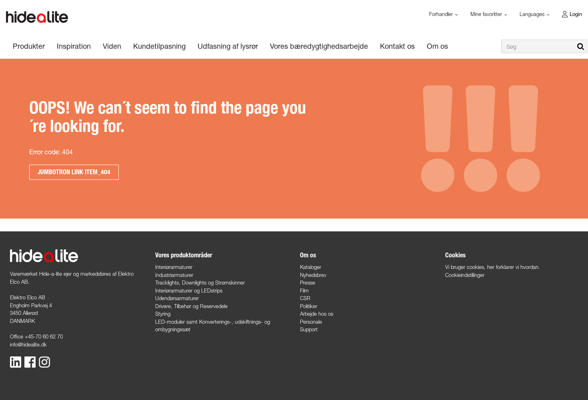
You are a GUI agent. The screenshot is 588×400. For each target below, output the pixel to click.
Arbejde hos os (316, 313)
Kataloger (310, 267)
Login (576, 14)
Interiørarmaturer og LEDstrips (188, 290)
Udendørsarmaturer (177, 298)
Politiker (308, 306)
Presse (307, 282)
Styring (162, 313)
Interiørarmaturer (173, 267)
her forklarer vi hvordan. (513, 267)
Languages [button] (533, 14)
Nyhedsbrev (313, 275)
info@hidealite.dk (28, 344)
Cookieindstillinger (464, 275)
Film (304, 290)
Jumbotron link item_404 (74, 172)
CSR (305, 298)
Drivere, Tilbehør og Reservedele (191, 306)
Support (309, 329)
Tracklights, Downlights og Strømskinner (200, 282)
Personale (311, 321)
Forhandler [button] (441, 14)
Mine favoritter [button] (487, 14)
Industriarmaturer (174, 275)
